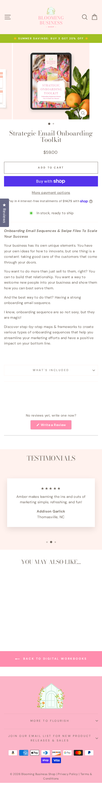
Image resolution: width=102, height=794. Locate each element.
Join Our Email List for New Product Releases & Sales (50, 738)
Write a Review (56, 426)
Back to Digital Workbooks (54, 659)
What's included (51, 370)
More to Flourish (50, 721)
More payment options (51, 192)
